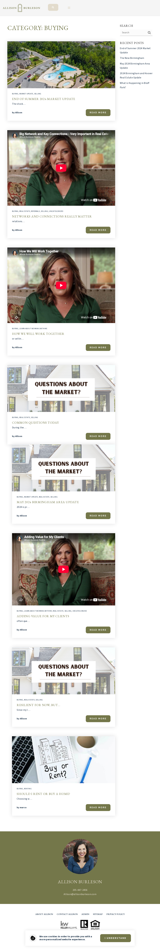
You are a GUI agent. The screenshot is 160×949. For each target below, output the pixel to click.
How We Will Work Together (38, 334)
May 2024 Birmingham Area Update (48, 502)
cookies (53, 936)
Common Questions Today (35, 423)
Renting (28, 788)
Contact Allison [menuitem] (67, 914)
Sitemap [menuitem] (98, 914)
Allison (18, 112)
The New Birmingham (132, 58)
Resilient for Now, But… (38, 705)
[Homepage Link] (21, 7)
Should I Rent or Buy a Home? (43, 794)
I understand (115, 938)
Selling (37, 93)
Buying (15, 93)
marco (23, 807)
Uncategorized (56, 211)
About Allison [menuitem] (44, 914)
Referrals (35, 211)
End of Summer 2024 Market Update (43, 99)
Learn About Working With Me (33, 328)
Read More (98, 112)
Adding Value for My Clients (43, 616)
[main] (80, 423)
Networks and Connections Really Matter (52, 216)
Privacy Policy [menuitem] (115, 914)
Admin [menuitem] (85, 914)
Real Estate (24, 211)
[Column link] (56, 5)
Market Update (26, 93)
